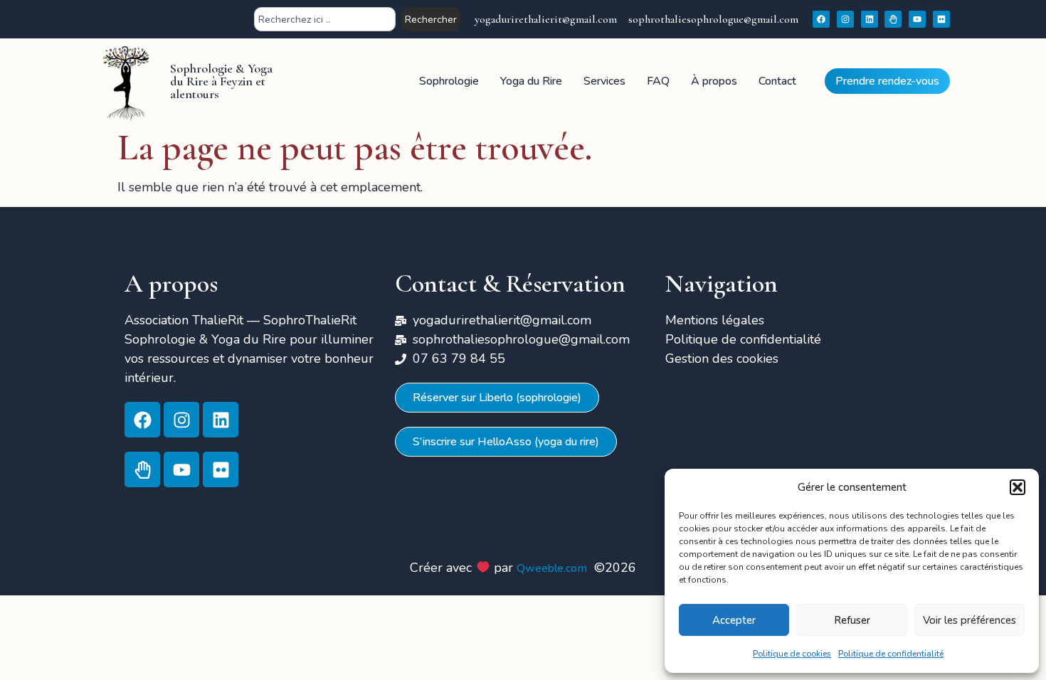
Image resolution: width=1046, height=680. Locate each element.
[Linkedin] (869, 19)
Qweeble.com (552, 568)
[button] (1017, 487)
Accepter (734, 620)
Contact (777, 81)
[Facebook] (821, 19)
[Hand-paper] (893, 19)
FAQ (658, 81)
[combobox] (325, 19)
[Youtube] (917, 19)
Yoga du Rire (531, 81)
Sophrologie (449, 81)
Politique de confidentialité (891, 653)
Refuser (852, 620)
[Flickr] (941, 19)
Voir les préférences (969, 620)
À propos (714, 81)
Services (604, 81)
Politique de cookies (792, 653)
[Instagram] (845, 19)
